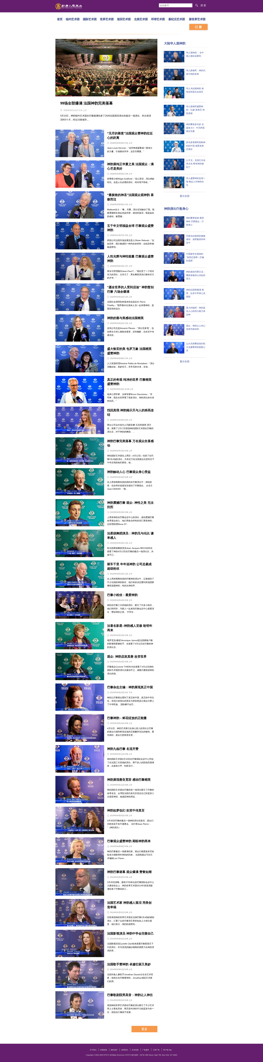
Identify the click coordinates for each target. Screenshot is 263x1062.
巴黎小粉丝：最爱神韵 (122, 595)
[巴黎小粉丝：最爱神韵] (79, 605)
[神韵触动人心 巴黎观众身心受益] (79, 482)
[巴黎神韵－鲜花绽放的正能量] (79, 728)
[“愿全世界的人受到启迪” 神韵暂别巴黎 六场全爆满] (79, 297)
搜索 (203, 5)
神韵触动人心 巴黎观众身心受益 (129, 472)
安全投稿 (135, 1050)
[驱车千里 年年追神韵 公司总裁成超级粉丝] (79, 574)
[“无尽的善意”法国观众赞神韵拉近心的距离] (79, 144)
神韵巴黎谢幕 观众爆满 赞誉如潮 (129, 872)
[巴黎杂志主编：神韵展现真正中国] (79, 697)
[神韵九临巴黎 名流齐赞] (79, 759)
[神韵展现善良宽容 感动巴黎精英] (79, 790)
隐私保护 (114, 1050)
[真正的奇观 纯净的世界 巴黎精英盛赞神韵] (79, 390)
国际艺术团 (90, 19)
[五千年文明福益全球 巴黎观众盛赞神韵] (79, 236)
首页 (60, 19)
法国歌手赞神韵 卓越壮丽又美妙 (129, 964)
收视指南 (103, 1050)
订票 (199, 27)
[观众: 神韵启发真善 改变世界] (79, 667)
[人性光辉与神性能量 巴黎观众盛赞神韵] (79, 267)
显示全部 (184, 196)
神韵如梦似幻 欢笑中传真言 (126, 810)
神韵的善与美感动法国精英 (125, 318)
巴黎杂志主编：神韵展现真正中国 (130, 687)
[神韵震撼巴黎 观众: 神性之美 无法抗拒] (79, 513)
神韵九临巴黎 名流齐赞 (123, 748)
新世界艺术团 (197, 19)
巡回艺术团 (124, 19)
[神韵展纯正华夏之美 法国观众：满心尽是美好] (79, 174)
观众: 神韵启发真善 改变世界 (127, 656)
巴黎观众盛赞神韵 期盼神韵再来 (129, 841)
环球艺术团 (158, 19)
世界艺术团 (107, 19)
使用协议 (124, 1050)
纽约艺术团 (73, 19)
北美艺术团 (141, 19)
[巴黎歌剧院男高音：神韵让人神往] (79, 1005)
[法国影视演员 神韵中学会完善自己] (79, 944)
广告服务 (145, 1050)
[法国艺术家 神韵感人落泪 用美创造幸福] (79, 913)
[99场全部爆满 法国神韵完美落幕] (106, 67)
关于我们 (93, 1050)
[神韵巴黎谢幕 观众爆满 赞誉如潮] (79, 882)
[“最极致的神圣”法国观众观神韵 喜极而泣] (79, 205)
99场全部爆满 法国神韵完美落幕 (86, 103)
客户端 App (167, 1050)
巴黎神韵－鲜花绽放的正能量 (127, 718)
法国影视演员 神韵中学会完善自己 (130, 933)
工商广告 (156, 1050)
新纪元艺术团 (176, 19)
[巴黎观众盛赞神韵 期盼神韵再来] (79, 851)
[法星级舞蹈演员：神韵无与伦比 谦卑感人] (79, 544)
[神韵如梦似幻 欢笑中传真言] (79, 821)
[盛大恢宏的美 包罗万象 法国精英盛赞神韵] (79, 359)
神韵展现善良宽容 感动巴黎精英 (129, 779)
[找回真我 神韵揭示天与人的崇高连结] (79, 421)
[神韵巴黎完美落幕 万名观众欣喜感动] (79, 451)
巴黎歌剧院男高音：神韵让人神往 (130, 995)
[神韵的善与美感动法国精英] (79, 328)
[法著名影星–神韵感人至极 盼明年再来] (79, 636)
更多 (144, 1029)
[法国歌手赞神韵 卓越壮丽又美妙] (79, 975)
